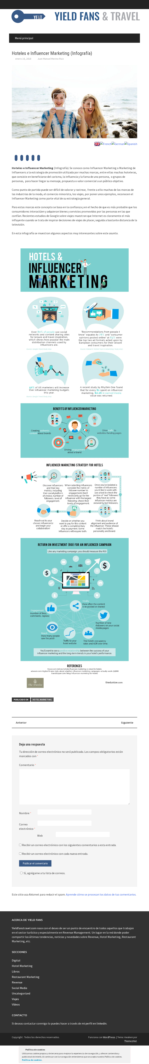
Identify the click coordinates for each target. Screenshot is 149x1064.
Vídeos (16, 1004)
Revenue (17, 982)
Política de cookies (32, 1060)
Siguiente (127, 722)
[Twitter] (16, 159)
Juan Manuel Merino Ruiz (50, 58)
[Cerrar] (127, 1050)
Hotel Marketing (42, 699)
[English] (97, 143)
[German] (118, 143)
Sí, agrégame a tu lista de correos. (44, 873)
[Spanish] (130, 143)
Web (40, 835)
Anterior (21, 722)
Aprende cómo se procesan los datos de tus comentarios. (101, 894)
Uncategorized (21, 993)
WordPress (109, 1037)
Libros (16, 971)
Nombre (25, 813)
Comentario (27, 765)
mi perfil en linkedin (94, 1023)
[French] (106, 143)
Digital (16, 960)
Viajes (15, 999)
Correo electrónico (27, 826)
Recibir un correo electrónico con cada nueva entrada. (55, 853)
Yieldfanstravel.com (24, 928)
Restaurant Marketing (25, 977)
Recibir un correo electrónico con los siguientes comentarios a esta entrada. (69, 845)
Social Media (19, 988)
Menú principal (24, 38)
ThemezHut (130, 1041)
